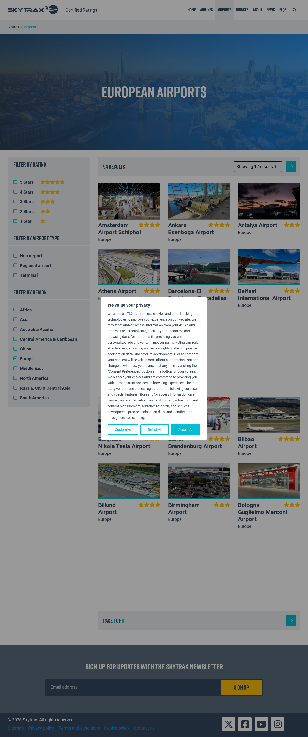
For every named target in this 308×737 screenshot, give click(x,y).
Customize (123, 429)
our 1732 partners (132, 313)
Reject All (154, 429)
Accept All (185, 429)
